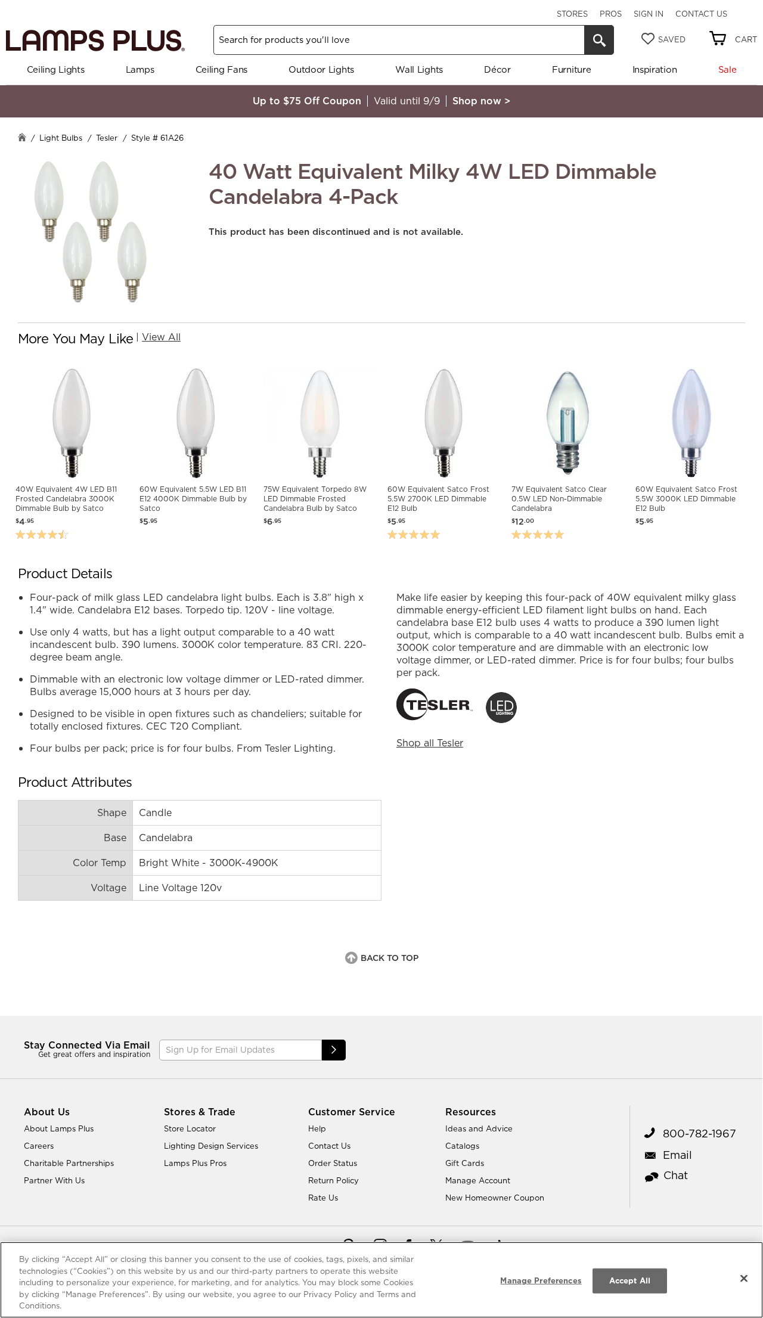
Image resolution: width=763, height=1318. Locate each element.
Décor (497, 69)
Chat (675, 1175)
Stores (572, 13)
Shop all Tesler (429, 742)
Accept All (629, 1280)
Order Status (332, 1163)
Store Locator (190, 1128)
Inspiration (654, 69)
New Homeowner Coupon (494, 1197)
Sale (727, 69)
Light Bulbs (60, 137)
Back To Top (389, 958)
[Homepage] (22, 138)
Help (317, 1128)
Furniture (571, 69)
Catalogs (462, 1145)
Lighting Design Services (211, 1145)
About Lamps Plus (59, 1128)
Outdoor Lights (321, 69)
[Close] (744, 1279)
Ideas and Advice (479, 1128)
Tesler (106, 137)
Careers (39, 1145)
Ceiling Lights (56, 69)
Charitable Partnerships (69, 1163)
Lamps (140, 69)
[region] (381, 1280)
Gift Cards (464, 1163)
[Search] (599, 40)
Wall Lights (419, 69)
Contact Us (701, 13)
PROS (611, 13)
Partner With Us (54, 1180)
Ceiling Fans (221, 69)
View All (161, 336)
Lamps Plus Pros (195, 1163)
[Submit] (334, 1050)
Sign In (648, 13)
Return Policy (333, 1180)
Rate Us (323, 1197)
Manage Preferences (540, 1280)
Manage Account (477, 1180)
